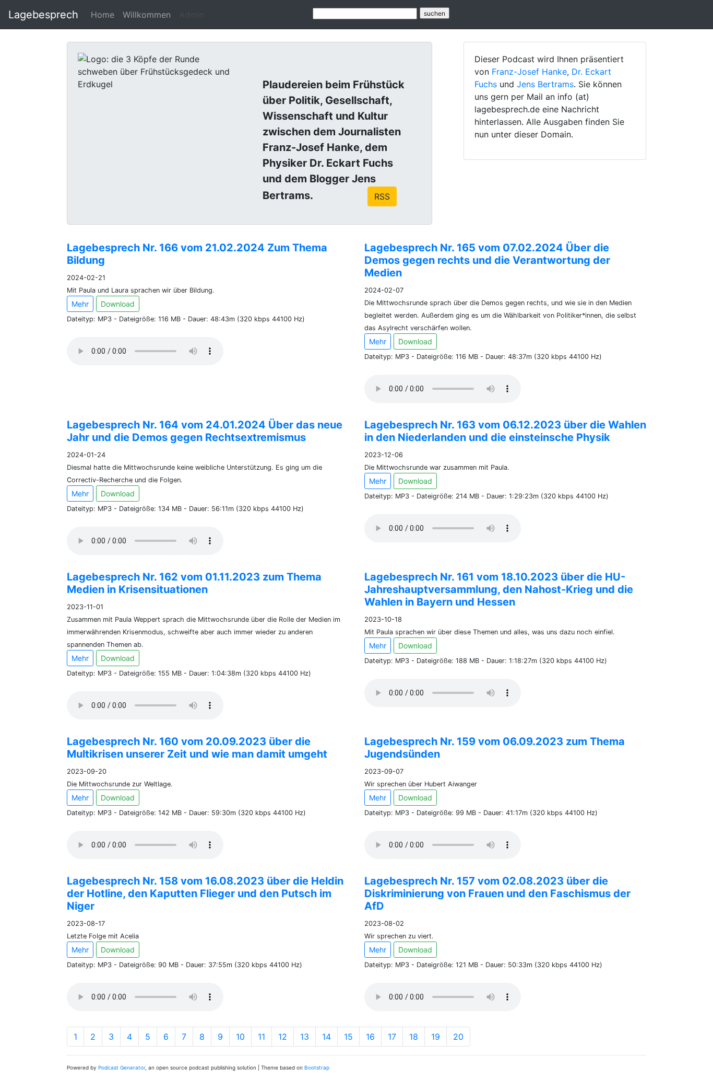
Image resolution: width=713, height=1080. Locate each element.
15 (348, 1036)
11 (261, 1036)
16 (370, 1036)
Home (102, 14)
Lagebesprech (43, 14)
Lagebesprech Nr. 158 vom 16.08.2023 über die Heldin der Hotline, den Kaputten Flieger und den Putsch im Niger (205, 893)
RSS (382, 196)
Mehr (80, 303)
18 (413, 1036)
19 (435, 1036)
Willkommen (147, 14)
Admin (191, 14)
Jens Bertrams (545, 84)
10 (240, 1036)
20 (458, 1036)
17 (392, 1036)
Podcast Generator (121, 1067)
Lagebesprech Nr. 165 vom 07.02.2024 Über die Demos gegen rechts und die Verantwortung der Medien (487, 260)
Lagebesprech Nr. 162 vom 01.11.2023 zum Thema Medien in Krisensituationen (194, 583)
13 (304, 1036)
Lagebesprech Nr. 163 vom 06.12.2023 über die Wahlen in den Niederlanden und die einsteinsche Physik (505, 431)
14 (326, 1036)
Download (118, 303)
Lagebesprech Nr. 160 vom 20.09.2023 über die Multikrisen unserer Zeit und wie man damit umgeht (197, 747)
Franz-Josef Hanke (529, 71)
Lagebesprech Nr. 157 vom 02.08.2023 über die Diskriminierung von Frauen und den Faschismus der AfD (497, 893)
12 (282, 1036)
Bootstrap (316, 1067)
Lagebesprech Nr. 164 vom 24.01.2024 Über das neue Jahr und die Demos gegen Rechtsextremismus (204, 431)
